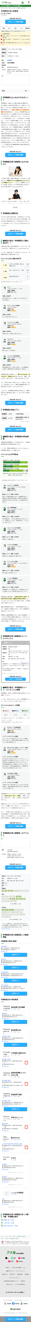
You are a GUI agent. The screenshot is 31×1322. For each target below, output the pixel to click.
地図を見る (5, 951)
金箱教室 (4, 1164)
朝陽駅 (14, 8)
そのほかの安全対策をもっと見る (15, 919)
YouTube (21, 1261)
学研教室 (9, 60)
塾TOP (2, 8)
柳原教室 (4, 1013)
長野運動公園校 (6, 1036)
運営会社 (23, 1281)
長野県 (6, 8)
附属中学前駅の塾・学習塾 (10, 1226)
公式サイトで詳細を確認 (15, 22)
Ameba (9, 1303)
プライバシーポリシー (14, 1277)
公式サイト (15, 954)
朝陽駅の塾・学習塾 (8, 1220)
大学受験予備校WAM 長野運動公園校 (12, 1144)
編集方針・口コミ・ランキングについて (15, 1271)
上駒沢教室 (4, 946)
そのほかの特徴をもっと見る (15, 903)
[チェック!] (27, 1063)
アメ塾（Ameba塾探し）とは (18, 1267)
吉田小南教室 (4, 985)
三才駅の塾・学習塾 (8, 1223)
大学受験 (23, 1258)
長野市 (10, 8)
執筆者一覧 (4, 1274)
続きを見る (15, 207)
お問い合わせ (9, 1284)
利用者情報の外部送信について (11, 1281)
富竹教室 (4, 1176)
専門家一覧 (12, 1274)
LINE (14, 1258)
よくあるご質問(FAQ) (20, 1284)
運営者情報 (19, 1274)
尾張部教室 (5, 1123)
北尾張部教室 (4, 972)
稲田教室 (3, 959)
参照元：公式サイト (25, 662)
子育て (12, 1261)
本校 (3, 1199)
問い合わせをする (6, 928)
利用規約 (27, 1274)
